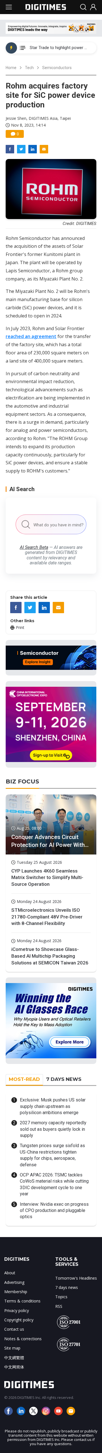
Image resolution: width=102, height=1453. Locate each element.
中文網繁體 (14, 1357)
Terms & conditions (22, 1301)
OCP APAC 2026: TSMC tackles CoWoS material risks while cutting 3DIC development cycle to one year (54, 1184)
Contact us (14, 1329)
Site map (12, 1348)
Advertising (14, 1282)
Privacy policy (16, 1310)
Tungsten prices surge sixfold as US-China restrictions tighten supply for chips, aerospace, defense (52, 1155)
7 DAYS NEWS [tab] (63, 1079)
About (9, 1272)
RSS (58, 1306)
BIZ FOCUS (22, 781)
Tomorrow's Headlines (76, 1278)
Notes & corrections (23, 1338)
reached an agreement (31, 336)
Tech (29, 67)
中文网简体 (14, 1367)
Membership (15, 1291)
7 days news (66, 1287)
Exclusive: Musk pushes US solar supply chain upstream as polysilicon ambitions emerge (53, 1106)
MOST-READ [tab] (24, 1079)
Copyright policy (18, 1319)
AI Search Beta (34, 547)
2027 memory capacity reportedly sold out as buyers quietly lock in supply (53, 1129)
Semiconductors (57, 67)
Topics (61, 1296)
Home (11, 67)
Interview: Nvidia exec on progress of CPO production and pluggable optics (54, 1211)
